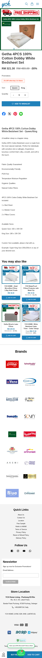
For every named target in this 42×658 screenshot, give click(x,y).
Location (21, 520)
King (23, 88)
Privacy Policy (21, 532)
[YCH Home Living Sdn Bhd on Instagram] (18, 552)
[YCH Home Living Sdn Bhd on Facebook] (12, 552)
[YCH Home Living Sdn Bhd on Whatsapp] (30, 552)
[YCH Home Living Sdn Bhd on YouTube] (24, 552)
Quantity (5, 94)
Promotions (6, 76)
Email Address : (8, 570)
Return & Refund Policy (21, 535)
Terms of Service (21, 529)
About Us (21, 515)
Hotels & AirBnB (21, 526)
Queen (15, 88)
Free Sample (21, 523)
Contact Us (21, 518)
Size (3, 88)
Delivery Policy (21, 538)
